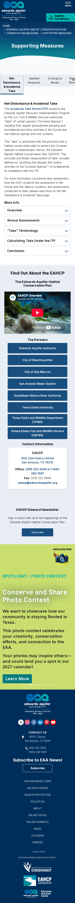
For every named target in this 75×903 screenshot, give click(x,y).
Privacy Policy (39, 835)
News (37, 812)
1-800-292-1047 (37, 735)
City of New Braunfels (37, 360)
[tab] (11, 85)
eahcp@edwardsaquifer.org (37, 482)
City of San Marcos (37, 372)
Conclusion (15, 251)
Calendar (37, 819)
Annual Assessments (23, 220)
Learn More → (19, 662)
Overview (14, 210)
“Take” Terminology (22, 230)
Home (6, 25)
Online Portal (37, 798)
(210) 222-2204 (37, 731)
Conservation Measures (22, 33)
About (37, 792)
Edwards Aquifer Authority (37, 348)
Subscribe (38, 532)
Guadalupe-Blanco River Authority (37, 395)
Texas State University (37, 407)
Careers (37, 825)
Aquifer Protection (37, 778)
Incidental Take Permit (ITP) (29, 109)
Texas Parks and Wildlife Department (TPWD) (37, 420)
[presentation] (73, 79)
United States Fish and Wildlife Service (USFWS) (37, 433)
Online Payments (38, 805)
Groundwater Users (37, 764)
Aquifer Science (37, 771)
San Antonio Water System (37, 383)
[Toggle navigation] (68, 4)
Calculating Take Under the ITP (31, 241)
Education (37, 785)
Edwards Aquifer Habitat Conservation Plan (36, 29)
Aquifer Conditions (62, 17)
